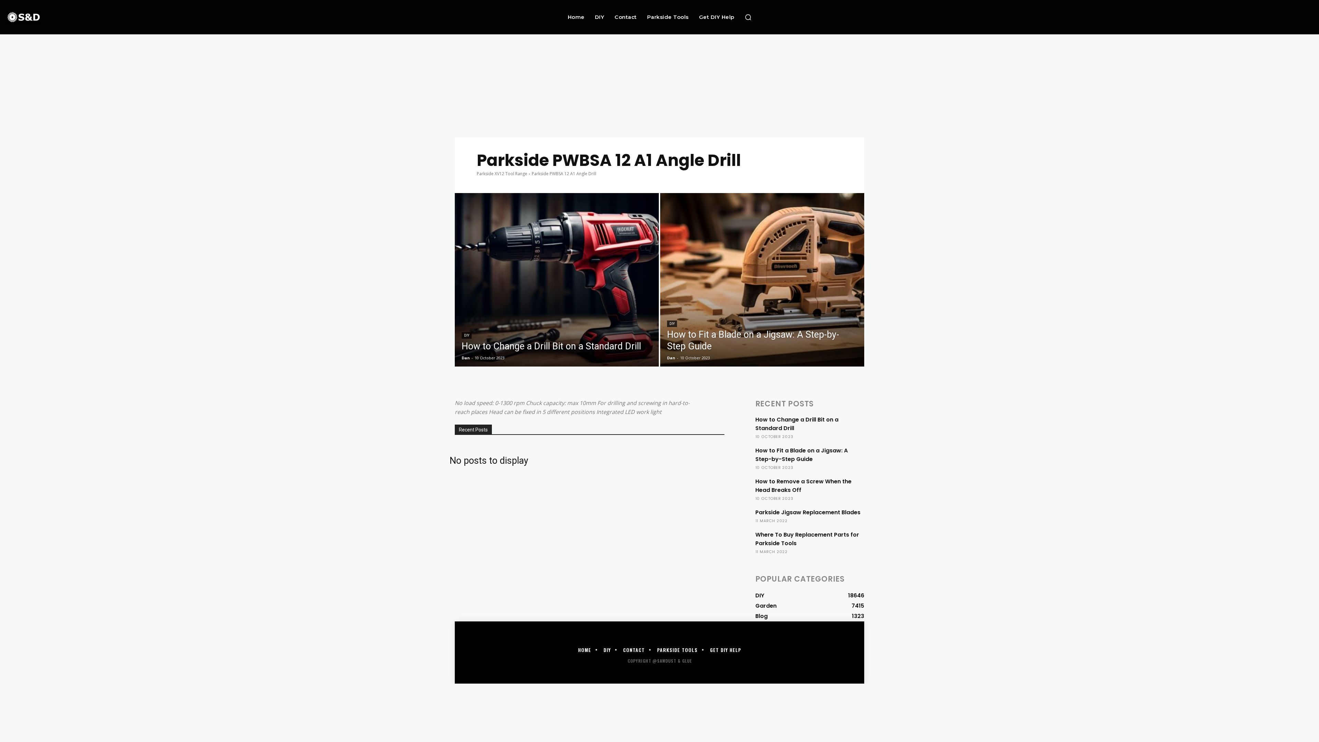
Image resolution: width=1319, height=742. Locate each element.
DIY (466, 335)
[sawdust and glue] (124, 17)
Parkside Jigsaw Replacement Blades (807, 512)
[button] (748, 17)
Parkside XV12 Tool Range (502, 174)
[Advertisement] (659, 86)
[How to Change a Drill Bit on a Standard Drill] (557, 280)
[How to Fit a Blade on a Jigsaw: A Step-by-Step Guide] (762, 280)
